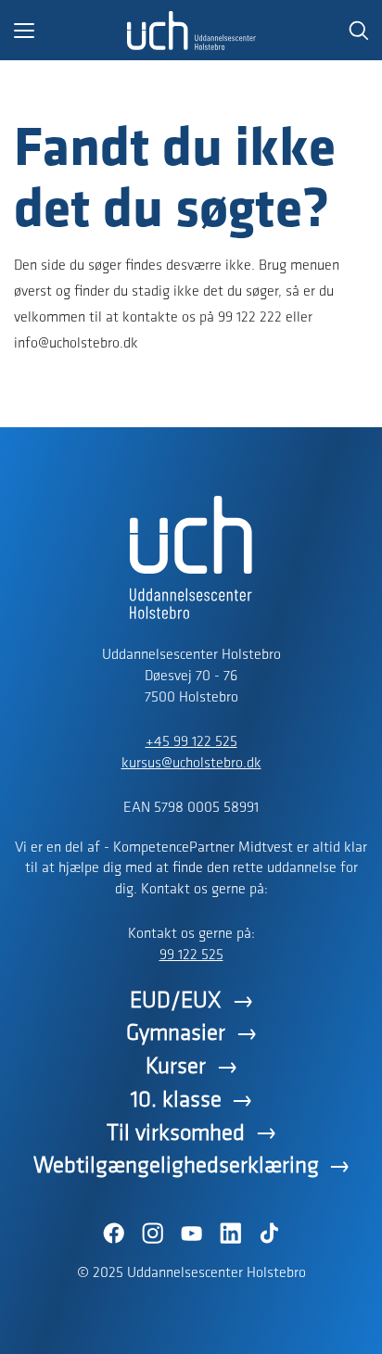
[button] (70, 30)
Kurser (176, 1067)
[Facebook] (113, 1233)
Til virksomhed (176, 1133)
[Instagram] (152, 1233)
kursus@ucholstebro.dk (191, 763)
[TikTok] (269, 1233)
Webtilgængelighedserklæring (176, 1166)
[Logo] (191, 30)
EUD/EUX (176, 1001)
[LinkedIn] (230, 1233)
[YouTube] (191, 1233)
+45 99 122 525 (191, 742)
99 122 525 (191, 955)
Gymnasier (175, 1033)
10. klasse (176, 1100)
